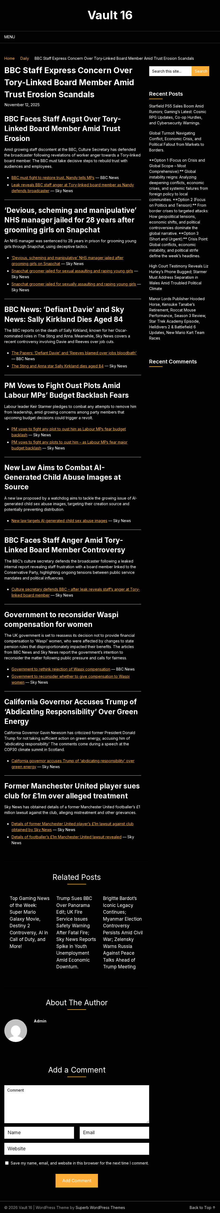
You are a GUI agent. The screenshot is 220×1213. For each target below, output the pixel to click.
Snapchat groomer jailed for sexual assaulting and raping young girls (72, 271)
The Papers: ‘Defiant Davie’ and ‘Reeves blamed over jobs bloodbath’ (74, 353)
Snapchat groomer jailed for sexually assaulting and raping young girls (74, 284)
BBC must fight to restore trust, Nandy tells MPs (53, 177)
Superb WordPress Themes (100, 1207)
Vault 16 (110, 15)
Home (9, 58)
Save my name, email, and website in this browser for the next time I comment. (80, 1163)
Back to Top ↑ (203, 1207)
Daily (24, 58)
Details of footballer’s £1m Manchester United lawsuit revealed (67, 837)
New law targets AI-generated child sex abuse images (59, 520)
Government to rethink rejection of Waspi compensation (61, 669)
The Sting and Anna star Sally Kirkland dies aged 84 (58, 366)
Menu (9, 37)
